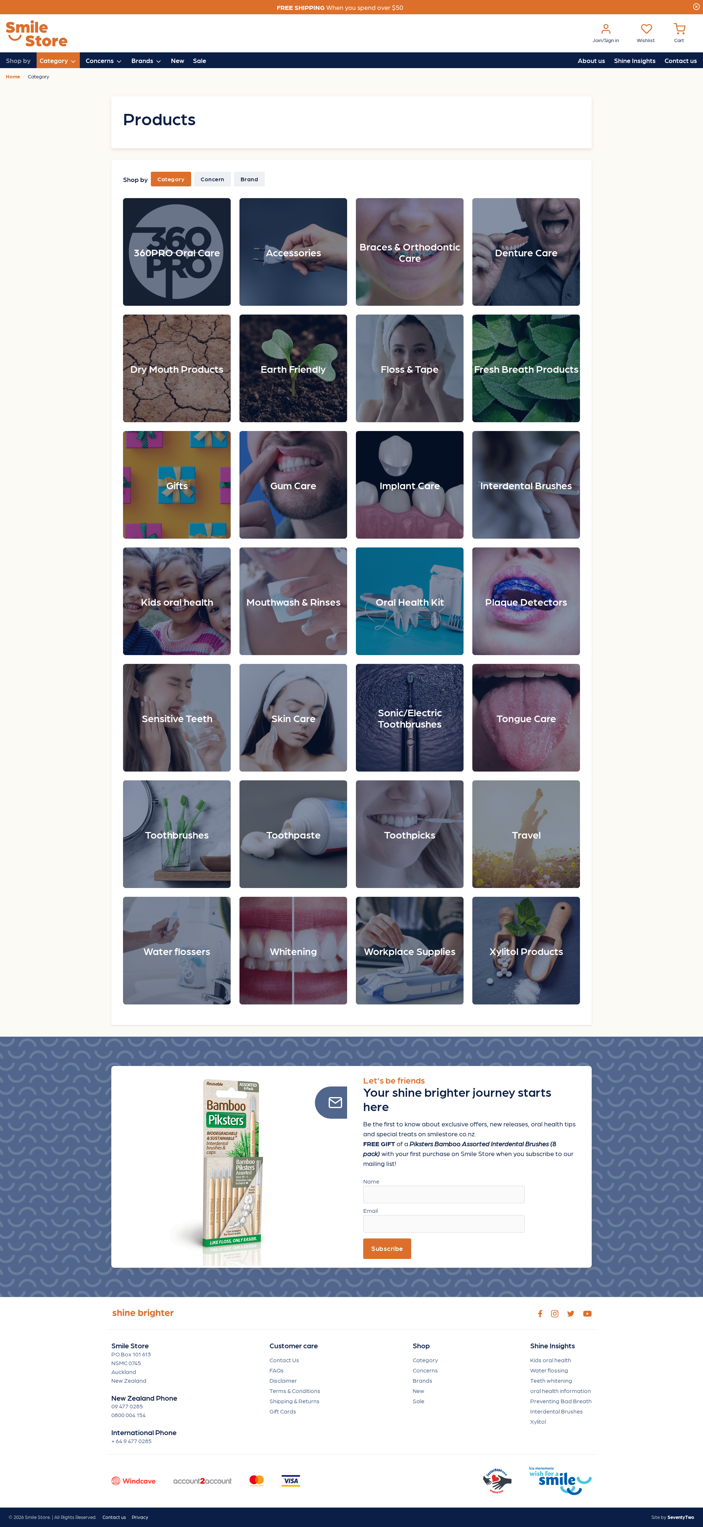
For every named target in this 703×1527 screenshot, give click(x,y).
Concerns (425, 1370)
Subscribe (387, 1248)
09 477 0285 (127, 1405)
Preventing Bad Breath (561, 1400)
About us (591, 60)
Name (371, 1181)
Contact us (681, 60)
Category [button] (55, 60)
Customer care (293, 1345)
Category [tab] (171, 178)
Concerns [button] (100, 60)
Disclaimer (283, 1380)
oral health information (560, 1390)
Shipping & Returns (294, 1400)
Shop (421, 1345)
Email (370, 1210)
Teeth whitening (551, 1380)
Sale (199, 60)
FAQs (276, 1370)
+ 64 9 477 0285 (131, 1440)
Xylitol (538, 1421)
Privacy (140, 1517)
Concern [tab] (212, 178)
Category (425, 1359)
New (177, 60)
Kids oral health (550, 1359)
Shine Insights (635, 60)
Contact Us (284, 1359)
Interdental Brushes (556, 1411)
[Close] (696, 5)
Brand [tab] (249, 178)
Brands (422, 1380)
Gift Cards (282, 1411)
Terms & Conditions (294, 1390)
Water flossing (549, 1370)
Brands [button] (143, 60)
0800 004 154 (128, 1414)
